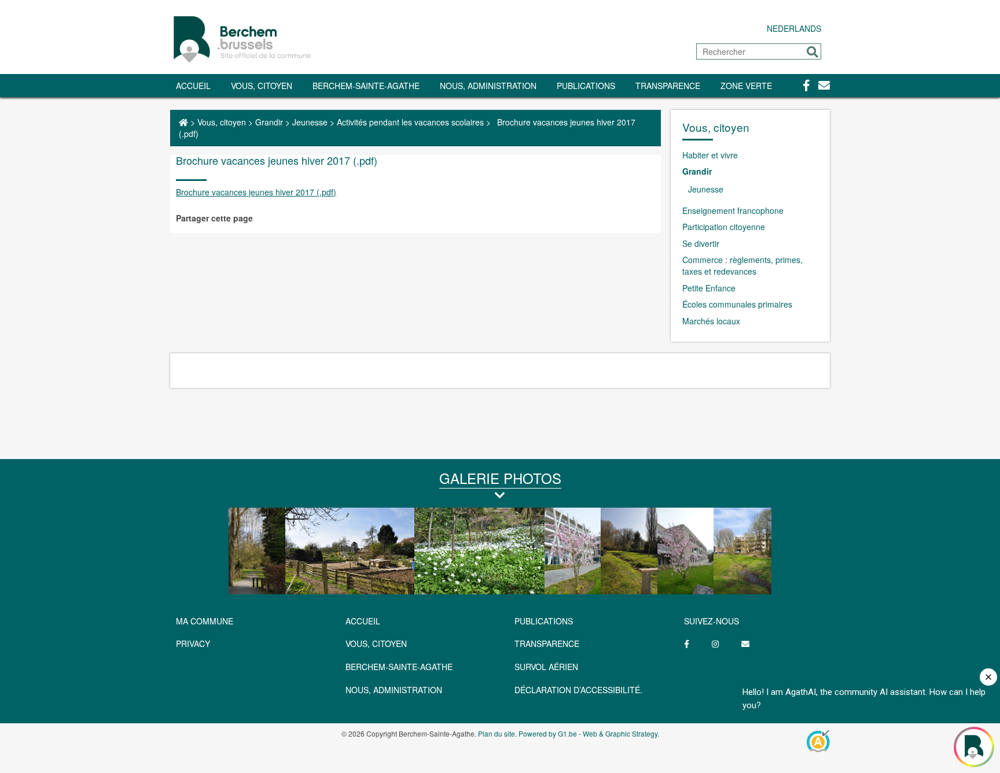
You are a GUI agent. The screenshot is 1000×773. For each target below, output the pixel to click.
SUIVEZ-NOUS (711, 621)
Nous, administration (488, 85)
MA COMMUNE (204, 621)
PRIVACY (193, 643)
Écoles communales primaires (737, 304)
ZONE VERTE (746, 85)
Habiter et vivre (710, 155)
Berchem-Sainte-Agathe (366, 85)
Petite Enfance (709, 288)
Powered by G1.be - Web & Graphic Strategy (588, 733)
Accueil (193, 85)
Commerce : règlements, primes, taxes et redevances (742, 265)
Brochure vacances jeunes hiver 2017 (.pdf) (256, 192)
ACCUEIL (362, 621)
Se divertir (700, 243)
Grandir (269, 122)
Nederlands (794, 28)
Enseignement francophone (733, 210)
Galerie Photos (500, 478)
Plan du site (496, 733)
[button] (812, 52)
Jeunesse (310, 122)
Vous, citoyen (261, 85)
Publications (586, 85)
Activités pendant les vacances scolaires (410, 122)
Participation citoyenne (723, 226)
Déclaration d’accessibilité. (578, 690)
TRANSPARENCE (667, 85)
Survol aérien (546, 666)
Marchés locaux (711, 321)
